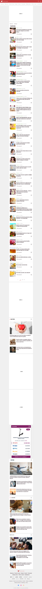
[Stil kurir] (25, 578)
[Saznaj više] (31, 319)
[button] (19, 34)
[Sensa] (13, 578)
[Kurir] (16, 577)
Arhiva (26, 582)
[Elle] (17, 578)
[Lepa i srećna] (30, 577)
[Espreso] (20, 577)
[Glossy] (28, 578)
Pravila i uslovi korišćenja (17, 581)
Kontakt (23, 581)
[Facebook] (18, 585)
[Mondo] (12, 577)
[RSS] (24, 585)
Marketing (23, 582)
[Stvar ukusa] (4, 1)
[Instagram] (21, 585)
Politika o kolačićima (29, 581)
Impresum (11, 581)
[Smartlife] (21, 578)
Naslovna (11, 23)
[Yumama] (25, 577)
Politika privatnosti (17, 582)
